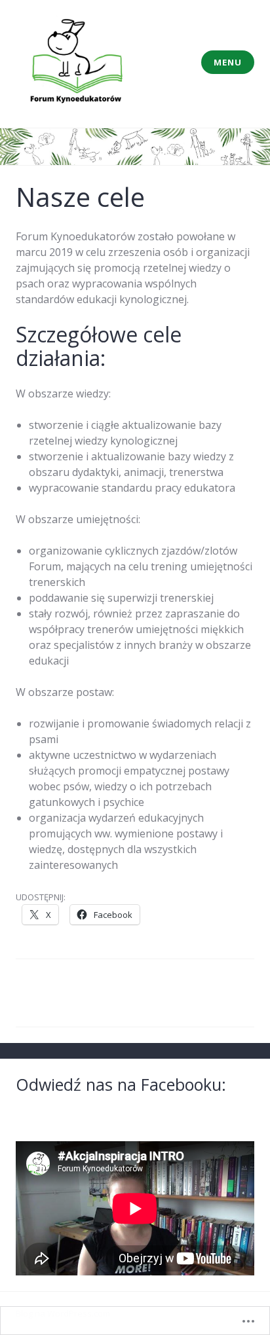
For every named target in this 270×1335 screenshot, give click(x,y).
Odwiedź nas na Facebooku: (121, 1084)
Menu (227, 62)
